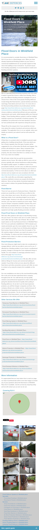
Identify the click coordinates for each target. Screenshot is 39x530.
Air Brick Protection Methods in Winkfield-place (18, 515)
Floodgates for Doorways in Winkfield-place (17, 507)
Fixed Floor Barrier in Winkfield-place (15, 505)
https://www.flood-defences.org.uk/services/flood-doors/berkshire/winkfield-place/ (19, 341)
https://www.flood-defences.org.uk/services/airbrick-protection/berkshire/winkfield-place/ (19, 350)
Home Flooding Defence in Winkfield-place (15, 522)
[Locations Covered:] (2, 2)
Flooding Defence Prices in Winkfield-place (15, 520)
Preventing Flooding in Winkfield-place (15, 498)
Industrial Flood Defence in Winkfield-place (15, 524)
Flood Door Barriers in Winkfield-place (15, 513)
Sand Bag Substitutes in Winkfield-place (16, 511)
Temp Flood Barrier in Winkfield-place (15, 503)
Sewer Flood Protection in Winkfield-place (16, 517)
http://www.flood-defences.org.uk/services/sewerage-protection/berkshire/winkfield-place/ (12, 257)
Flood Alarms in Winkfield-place (13, 509)
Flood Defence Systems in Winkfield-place (15, 494)
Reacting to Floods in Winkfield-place (15, 500)
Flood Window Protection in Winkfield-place (17, 518)
